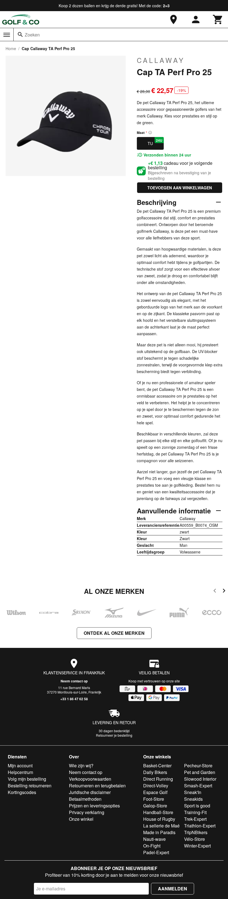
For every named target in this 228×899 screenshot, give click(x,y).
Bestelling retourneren (29, 785)
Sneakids (193, 799)
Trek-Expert (195, 819)
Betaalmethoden (85, 799)
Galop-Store (155, 805)
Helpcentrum (20, 772)
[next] (224, 591)
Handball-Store (158, 812)
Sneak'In (192, 792)
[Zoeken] (20, 34)
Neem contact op (74, 681)
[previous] (215, 591)
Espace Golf (155, 792)
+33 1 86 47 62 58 (74, 698)
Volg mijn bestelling (27, 779)
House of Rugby (159, 819)
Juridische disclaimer (90, 792)
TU (155, 142)
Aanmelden (172, 888)
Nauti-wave (154, 839)
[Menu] (6, 34)
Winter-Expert (197, 845)
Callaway (161, 60)
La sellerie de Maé (161, 825)
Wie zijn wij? (81, 765)
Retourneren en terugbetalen (97, 785)
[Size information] (150, 132)
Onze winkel (81, 819)
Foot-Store (153, 799)
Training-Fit (195, 812)
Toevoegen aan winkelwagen (179, 187)
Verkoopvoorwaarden (90, 779)
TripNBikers (195, 832)
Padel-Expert (156, 852)
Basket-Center (157, 765)
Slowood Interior (200, 779)
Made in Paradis (159, 832)
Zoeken (32, 34)
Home (11, 48)
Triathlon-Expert (199, 825)
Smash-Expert (198, 785)
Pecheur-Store (198, 765)
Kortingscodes (22, 792)
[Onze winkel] (173, 19)
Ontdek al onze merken (114, 633)
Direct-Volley (155, 785)
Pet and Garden (199, 772)
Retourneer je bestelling (114, 735)
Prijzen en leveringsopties (94, 805)
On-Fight (151, 845)
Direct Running (158, 779)
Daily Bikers (155, 772)
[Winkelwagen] (218, 19)
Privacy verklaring (86, 812)
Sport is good (197, 805)
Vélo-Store (194, 839)
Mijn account (20, 765)
